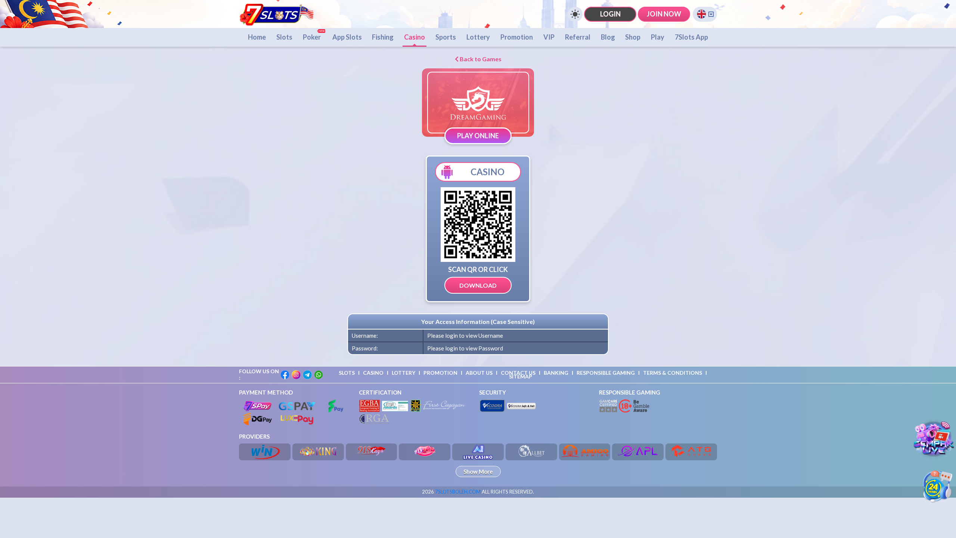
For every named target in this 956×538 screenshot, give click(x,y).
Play (657, 37)
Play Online (478, 136)
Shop (632, 37)
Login (610, 14)
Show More (478, 471)
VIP (549, 37)
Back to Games (480, 58)
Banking (556, 373)
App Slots (347, 37)
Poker (312, 37)
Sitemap (520, 376)
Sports (445, 37)
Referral (577, 37)
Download (478, 285)
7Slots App (691, 37)
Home (257, 37)
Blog (608, 37)
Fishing (383, 37)
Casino (414, 37)
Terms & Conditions (672, 373)
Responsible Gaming (606, 373)
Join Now (664, 14)
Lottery (478, 37)
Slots (284, 37)
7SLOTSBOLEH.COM (458, 492)
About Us (479, 373)
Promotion (516, 37)
